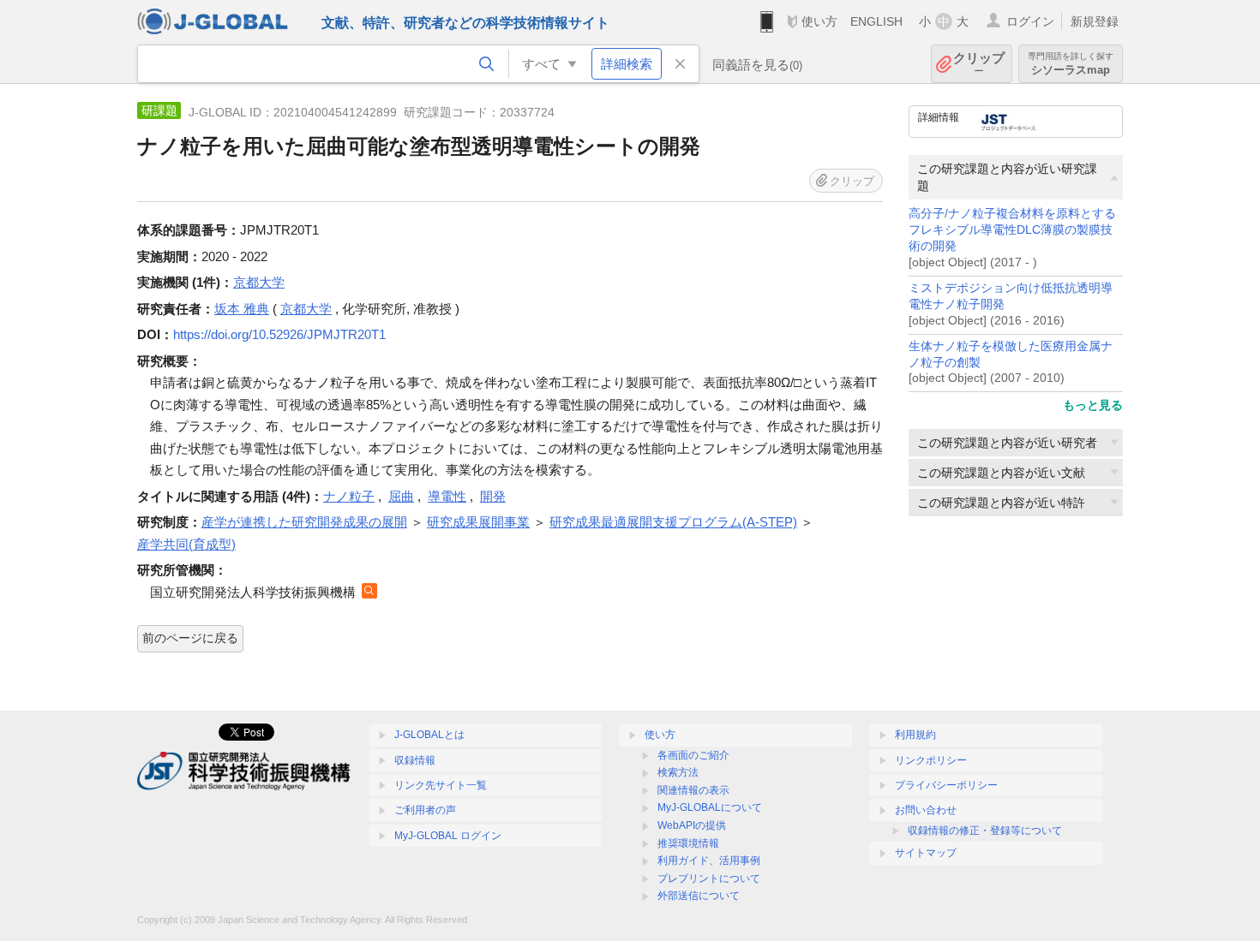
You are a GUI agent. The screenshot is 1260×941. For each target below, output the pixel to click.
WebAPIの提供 (691, 825)
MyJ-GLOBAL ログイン (447, 836)
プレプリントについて (708, 878)
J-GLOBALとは (429, 735)
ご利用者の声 (425, 810)
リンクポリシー (931, 760)
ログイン (1030, 21)
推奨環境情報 (688, 843)
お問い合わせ (926, 810)
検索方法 (678, 772)
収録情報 (414, 760)
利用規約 (915, 735)
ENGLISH (876, 21)
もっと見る (1093, 405)
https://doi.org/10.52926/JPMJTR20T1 (279, 334)
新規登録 (1095, 21)
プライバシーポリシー (946, 785)
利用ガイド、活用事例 (708, 861)
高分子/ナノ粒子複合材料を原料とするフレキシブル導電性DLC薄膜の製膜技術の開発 (1012, 230)
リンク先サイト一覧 (440, 785)
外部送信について (698, 896)
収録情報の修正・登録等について (985, 831)
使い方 (819, 21)
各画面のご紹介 (693, 755)
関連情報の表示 (693, 790)
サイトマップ (926, 853)
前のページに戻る (190, 638)
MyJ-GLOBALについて (709, 807)
